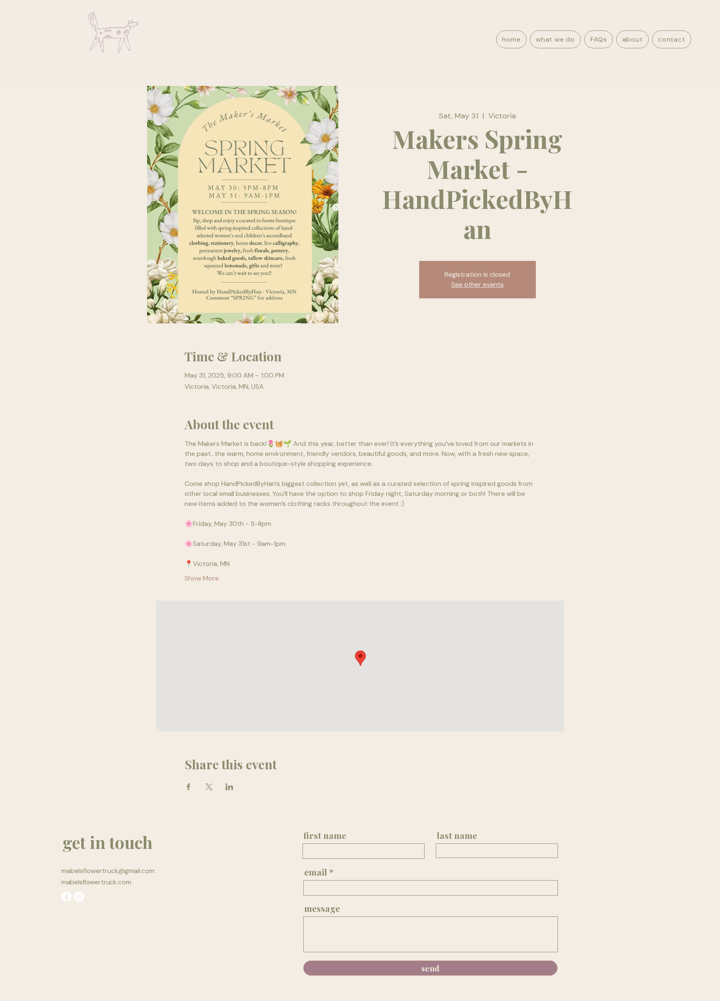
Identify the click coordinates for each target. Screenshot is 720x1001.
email (315, 872)
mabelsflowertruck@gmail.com (108, 870)
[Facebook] (66, 896)
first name (324, 835)
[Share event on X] (209, 786)
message (322, 908)
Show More (202, 578)
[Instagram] (79, 896)
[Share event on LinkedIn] (229, 786)
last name (457, 835)
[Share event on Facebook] (188, 786)
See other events (477, 284)
